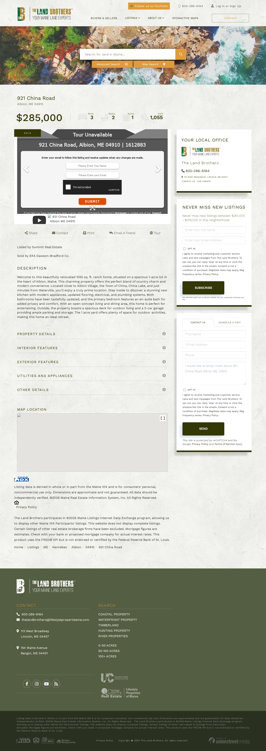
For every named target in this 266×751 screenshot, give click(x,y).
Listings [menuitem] (131, 17)
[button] (180, 54)
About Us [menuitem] (155, 17)
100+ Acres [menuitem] (107, 656)
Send (203, 428)
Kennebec (59, 547)
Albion (76, 547)
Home (18, 547)
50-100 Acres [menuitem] (109, 651)
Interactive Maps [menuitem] (185, 18)
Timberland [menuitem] (108, 625)
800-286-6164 (192, 6)
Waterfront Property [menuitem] (117, 620)
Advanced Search (108, 64)
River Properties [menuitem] (113, 636)
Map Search (150, 64)
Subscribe (203, 288)
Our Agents (204, 181)
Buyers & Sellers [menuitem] (104, 18)
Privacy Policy (26, 507)
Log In (220, 6)
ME (45, 547)
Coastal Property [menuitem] (114, 614)
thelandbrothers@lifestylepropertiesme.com (55, 620)
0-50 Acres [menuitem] (107, 645)
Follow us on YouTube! (151, 6)
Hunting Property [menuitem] (114, 630)
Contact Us (188, 181)
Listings (33, 547)
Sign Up (235, 6)
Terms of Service (224, 444)
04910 (89, 547)
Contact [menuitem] (230, 18)
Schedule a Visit (230, 322)
